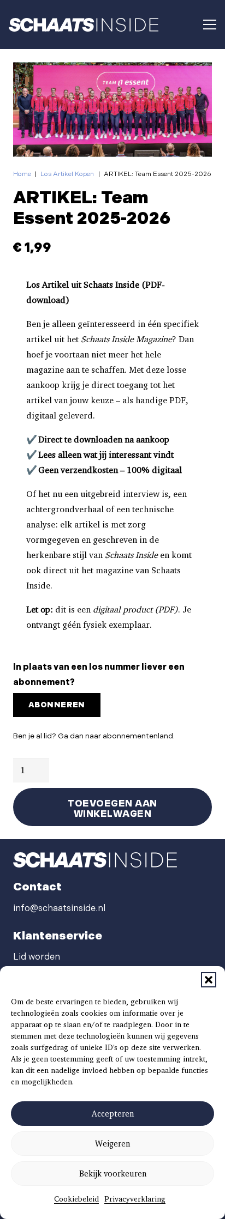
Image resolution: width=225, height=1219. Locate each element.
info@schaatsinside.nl (59, 908)
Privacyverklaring (134, 1198)
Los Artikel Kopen (67, 174)
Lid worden (36, 957)
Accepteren (113, 1114)
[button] (208, 979)
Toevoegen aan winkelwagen (112, 807)
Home (22, 174)
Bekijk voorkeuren (112, 1174)
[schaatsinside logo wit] (83, 25)
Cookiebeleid (76, 1198)
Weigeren (112, 1144)
